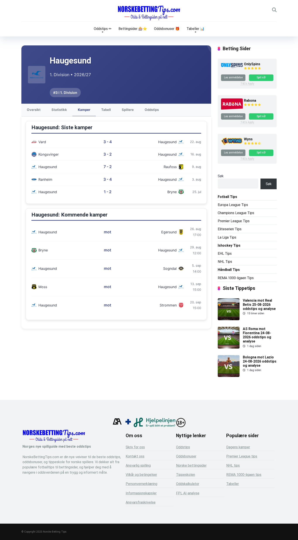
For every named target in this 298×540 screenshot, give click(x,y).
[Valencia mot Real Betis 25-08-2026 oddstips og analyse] (229, 319)
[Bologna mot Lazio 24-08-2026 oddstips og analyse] (229, 376)
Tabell (106, 110)
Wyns (248, 139)
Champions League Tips (236, 213)
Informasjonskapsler (141, 493)
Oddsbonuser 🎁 (167, 29)
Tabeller (232, 484)
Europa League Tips (233, 205)
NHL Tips (225, 262)
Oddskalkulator (187, 484)
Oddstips (152, 110)
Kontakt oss (135, 456)
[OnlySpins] (232, 67)
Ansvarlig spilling (138, 465)
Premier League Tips (234, 221)
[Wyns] (232, 145)
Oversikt (34, 110)
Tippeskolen (185, 475)
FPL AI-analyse (187, 493)
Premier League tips (241, 456)
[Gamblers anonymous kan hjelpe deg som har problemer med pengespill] (117, 426)
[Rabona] (232, 109)
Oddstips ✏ (102, 29)
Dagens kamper (238, 447)
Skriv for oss (135, 447)
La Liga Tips (227, 237)
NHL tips (233, 465)
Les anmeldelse (233, 77)
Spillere (128, 110)
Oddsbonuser (186, 456)
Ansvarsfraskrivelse (141, 502)
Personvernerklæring (141, 484)
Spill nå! (261, 77)
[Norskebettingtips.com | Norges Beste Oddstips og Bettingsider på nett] (149, 13)
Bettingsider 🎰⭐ (132, 29)
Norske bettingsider (191, 465)
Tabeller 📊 (195, 29)
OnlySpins (252, 64)
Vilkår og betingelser (141, 475)
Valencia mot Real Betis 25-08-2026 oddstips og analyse (259, 304)
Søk (221, 176)
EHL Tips (225, 253)
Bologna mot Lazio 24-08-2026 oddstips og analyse (259, 361)
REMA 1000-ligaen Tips (236, 278)
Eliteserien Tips (229, 229)
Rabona (250, 100)
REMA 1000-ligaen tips (243, 475)
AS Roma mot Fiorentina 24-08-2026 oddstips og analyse (257, 335)
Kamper (84, 110)
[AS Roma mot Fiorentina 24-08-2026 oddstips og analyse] (229, 347)
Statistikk (59, 110)
